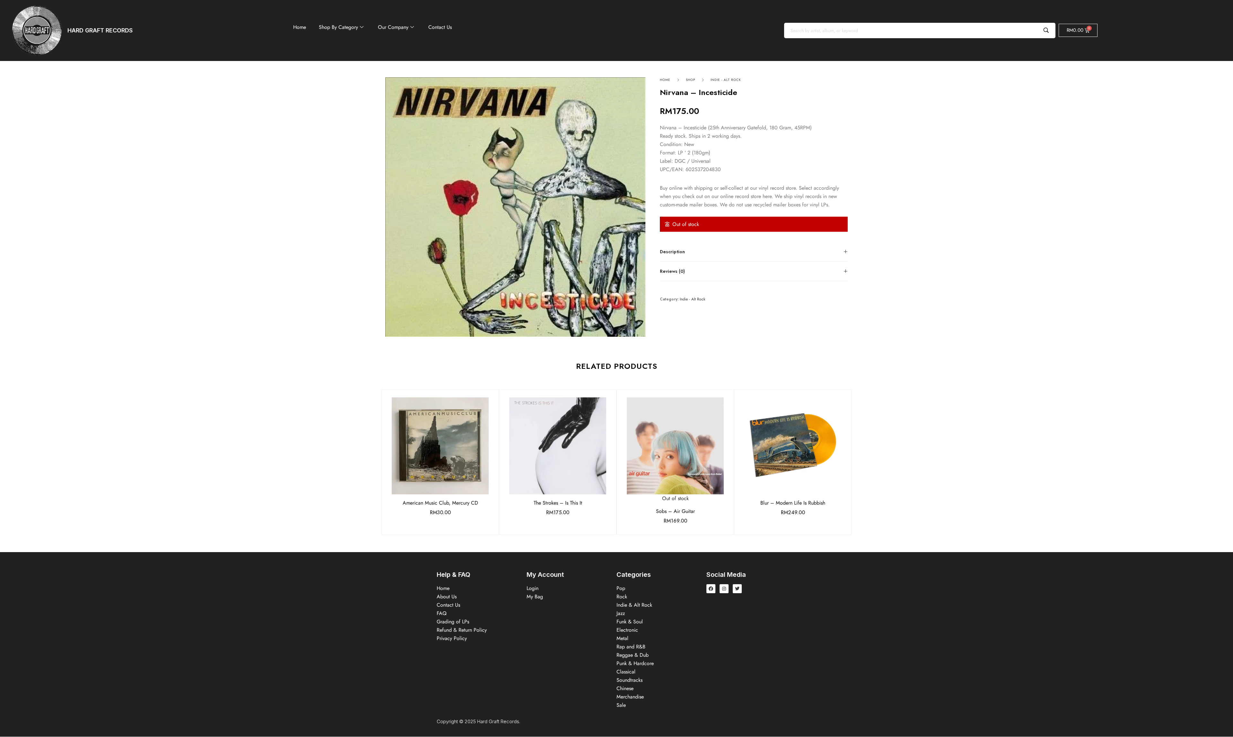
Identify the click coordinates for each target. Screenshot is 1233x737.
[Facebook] (710, 588)
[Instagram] (724, 588)
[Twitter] (737, 588)
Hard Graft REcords (100, 30)
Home (299, 27)
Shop (690, 79)
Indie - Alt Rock (726, 79)
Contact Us (440, 27)
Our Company (393, 27)
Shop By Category (338, 27)
